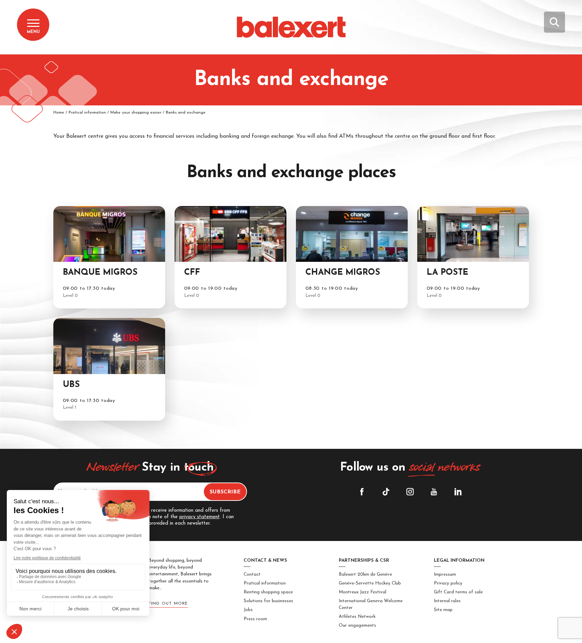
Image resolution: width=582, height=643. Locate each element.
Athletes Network (357, 616)
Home (58, 113)
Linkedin (458, 491)
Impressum (445, 574)
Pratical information (265, 583)
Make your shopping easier (135, 113)
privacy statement (199, 517)
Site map (443, 610)
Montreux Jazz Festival (362, 592)
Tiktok (386, 491)
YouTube (434, 491)
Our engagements (357, 625)
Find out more (168, 604)
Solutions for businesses (268, 601)
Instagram (410, 491)
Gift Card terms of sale (458, 592)
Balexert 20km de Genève (365, 574)
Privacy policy (448, 583)
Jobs (248, 610)
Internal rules (447, 601)
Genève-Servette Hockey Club (370, 583)
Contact (252, 574)
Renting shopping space (268, 592)
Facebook (362, 491)
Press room (255, 619)
